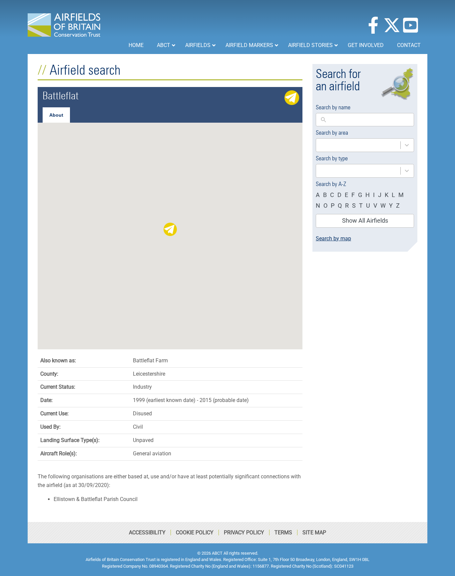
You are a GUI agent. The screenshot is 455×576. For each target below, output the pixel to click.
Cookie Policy (195, 532)
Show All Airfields (365, 220)
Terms (283, 532)
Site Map (314, 532)
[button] (170, 229)
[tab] (56, 115)
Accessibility (147, 532)
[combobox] (365, 145)
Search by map (333, 238)
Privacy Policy (244, 532)
